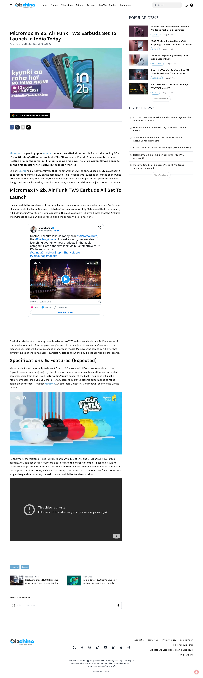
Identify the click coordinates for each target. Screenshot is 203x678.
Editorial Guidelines (183, 645)
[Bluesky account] (113, 647)
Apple (155, 34)
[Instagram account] (90, 647)
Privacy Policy (169, 640)
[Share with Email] (23, 127)
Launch (25, 567)
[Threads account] (120, 647)
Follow (57, 230)
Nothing (157, 63)
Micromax (16, 153)
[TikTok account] (97, 647)
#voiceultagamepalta (43, 255)
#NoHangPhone (45, 239)
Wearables (66, 5)
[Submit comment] (117, 605)
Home (44, 5)
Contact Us (124, 5)
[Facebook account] (82, 647)
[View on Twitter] (99, 229)
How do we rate (185, 654)
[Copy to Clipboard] (28, 127)
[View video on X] (65, 279)
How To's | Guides (107, 5)
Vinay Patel (21, 44)
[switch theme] (186, 5)
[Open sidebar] (11, 5)
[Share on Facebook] (12, 127)
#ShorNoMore (71, 252)
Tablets (79, 5)
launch (46, 153)
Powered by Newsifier (101, 671)
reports (21, 170)
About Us (139, 640)
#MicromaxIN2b (87, 236)
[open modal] (191, 5)
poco (155, 49)
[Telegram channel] (128, 647)
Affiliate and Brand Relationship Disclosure (171, 649)
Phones (54, 5)
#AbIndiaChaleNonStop (45, 252)
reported (50, 383)
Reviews (91, 5)
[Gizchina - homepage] (25, 5)
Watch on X (92, 263)
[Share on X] (17, 127)
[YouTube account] (105, 647)
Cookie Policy (186, 640)
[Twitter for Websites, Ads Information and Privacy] (99, 302)
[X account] (74, 647)
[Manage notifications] (196, 672)
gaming (156, 78)
